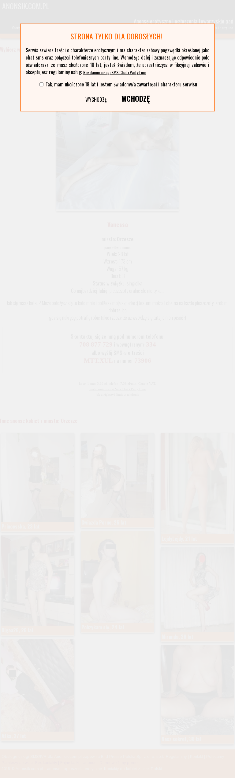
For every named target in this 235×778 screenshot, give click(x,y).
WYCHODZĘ (96, 99)
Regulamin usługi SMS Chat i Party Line (114, 72)
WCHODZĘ (135, 98)
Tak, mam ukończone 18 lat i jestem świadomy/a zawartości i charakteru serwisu (121, 84)
